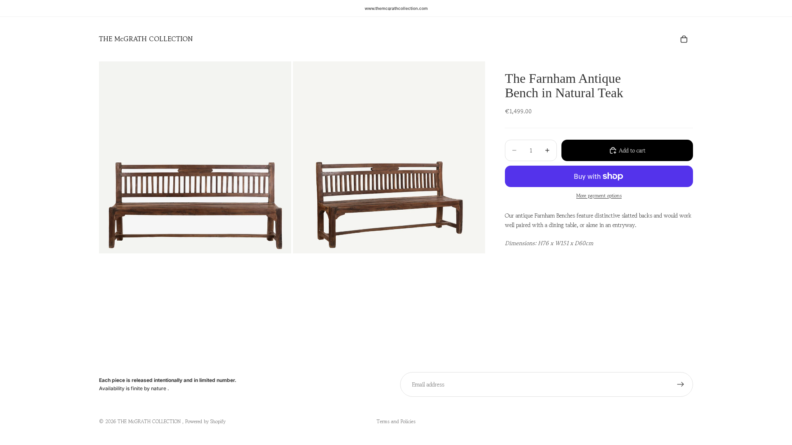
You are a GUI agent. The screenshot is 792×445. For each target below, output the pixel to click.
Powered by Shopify (205, 421)
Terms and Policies (396, 421)
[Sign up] (680, 384)
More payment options (599, 195)
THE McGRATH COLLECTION (150, 421)
